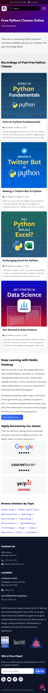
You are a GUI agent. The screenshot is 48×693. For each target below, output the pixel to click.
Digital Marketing (27, 523)
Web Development (9, 514)
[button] (42, 687)
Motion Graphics (8, 523)
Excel (19, 532)
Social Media (31, 532)
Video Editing (25, 518)
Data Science (7, 532)
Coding (32, 527)
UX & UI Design (8, 527)
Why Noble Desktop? (12, 417)
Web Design (27, 514)
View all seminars (8, 25)
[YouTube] (9, 679)
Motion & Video (8, 518)
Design (21, 527)
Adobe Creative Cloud (28, 509)
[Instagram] (21, 679)
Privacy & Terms (27, 690)
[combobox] (24, 8)
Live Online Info (9, 599)
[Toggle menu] (44, 8)
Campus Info (8, 590)
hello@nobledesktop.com (13, 564)
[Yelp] (3, 679)
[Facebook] (15, 679)
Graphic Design (8, 509)
